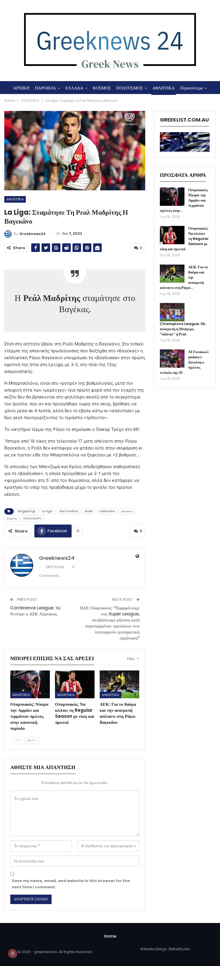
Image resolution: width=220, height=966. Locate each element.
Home (110, 936)
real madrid (68, 511)
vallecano (107, 511)
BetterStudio (179, 949)
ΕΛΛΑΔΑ (74, 88)
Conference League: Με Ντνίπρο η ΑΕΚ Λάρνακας (35, 611)
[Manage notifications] (12, 953)
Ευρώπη (12, 518)
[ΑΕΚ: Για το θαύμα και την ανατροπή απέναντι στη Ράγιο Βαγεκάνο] (119, 684)
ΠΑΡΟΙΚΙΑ (45, 88)
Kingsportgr (27, 511)
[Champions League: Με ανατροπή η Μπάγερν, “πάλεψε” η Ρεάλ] (172, 312)
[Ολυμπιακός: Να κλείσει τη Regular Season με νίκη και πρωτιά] (75, 684)
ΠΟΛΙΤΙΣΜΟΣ (129, 88)
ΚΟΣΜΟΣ (102, 88)
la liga (47, 511)
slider (89, 511)
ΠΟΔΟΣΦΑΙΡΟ (32, 518)
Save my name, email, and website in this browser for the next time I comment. (71, 884)
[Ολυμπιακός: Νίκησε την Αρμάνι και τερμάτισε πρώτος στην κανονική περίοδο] (30, 684)
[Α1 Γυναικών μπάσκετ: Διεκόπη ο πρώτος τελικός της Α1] (172, 358)
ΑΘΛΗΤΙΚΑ (163, 88)
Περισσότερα (191, 88)
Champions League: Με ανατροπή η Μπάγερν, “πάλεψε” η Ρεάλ (183, 329)
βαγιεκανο (127, 511)
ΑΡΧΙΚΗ (21, 88)
